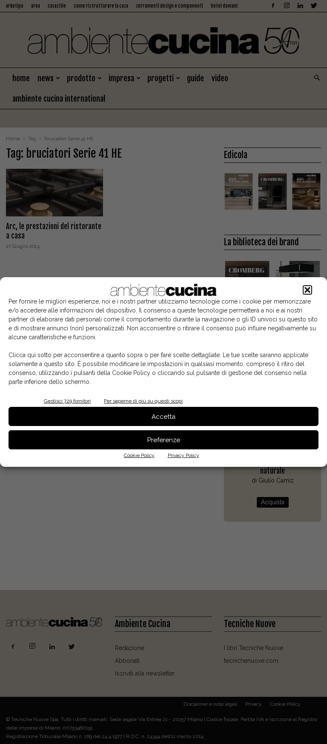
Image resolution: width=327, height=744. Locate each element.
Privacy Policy (183, 455)
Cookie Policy (139, 455)
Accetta (163, 416)
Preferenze (163, 440)
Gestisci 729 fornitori (67, 401)
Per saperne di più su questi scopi (143, 401)
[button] (307, 290)
